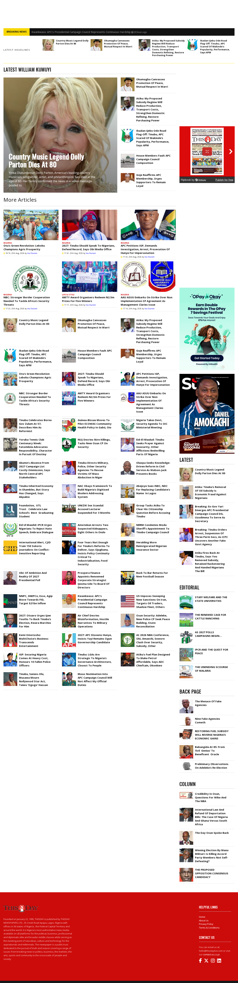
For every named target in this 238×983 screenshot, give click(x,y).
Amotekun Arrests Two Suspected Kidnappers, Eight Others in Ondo (93, 528)
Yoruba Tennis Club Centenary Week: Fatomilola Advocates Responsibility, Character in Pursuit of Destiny (35, 447)
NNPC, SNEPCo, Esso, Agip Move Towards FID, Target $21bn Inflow (36, 599)
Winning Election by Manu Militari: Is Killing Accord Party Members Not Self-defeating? (211, 855)
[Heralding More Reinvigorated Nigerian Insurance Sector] (128, 541)
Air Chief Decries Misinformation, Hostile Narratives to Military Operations (93, 621)
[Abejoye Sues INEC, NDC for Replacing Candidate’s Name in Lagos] (128, 485)
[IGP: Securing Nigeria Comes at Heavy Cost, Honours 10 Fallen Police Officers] (10, 653)
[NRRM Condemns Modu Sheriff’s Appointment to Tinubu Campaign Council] (128, 524)
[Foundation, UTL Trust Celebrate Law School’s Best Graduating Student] (10, 504)
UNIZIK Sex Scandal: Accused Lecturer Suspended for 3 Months (94, 509)
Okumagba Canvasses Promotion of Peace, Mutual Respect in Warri (118, 43)
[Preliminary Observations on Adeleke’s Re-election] (186, 763)
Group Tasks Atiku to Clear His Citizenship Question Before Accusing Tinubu (153, 511)
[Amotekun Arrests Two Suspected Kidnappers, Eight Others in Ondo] (69, 524)
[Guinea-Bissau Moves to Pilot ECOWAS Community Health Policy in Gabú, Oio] (69, 419)
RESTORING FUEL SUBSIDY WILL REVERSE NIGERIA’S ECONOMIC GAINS (212, 734)
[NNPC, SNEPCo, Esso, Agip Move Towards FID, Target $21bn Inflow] (10, 595)
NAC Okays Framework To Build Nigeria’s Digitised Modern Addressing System (95, 491)
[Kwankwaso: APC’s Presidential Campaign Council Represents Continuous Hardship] (69, 595)
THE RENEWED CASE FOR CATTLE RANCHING (210, 616)
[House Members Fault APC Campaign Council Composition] (128, 154)
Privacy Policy (206, 924)
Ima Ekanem (32, 253)
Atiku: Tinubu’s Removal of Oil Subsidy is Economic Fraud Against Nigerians (210, 492)
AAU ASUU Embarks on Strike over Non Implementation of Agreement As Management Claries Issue (146, 301)
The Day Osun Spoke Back (212, 832)
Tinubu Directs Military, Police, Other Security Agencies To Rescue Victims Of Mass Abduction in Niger (93, 470)
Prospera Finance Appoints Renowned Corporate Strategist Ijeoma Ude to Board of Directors (93, 580)
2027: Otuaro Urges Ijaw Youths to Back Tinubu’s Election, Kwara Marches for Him (35, 621)
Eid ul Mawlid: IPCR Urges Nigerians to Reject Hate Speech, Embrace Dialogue (36, 528)
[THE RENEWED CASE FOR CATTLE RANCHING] (186, 614)
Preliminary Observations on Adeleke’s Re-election (211, 765)
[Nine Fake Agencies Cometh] (186, 718)
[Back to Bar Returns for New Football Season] (128, 572)
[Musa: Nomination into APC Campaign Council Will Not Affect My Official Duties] (69, 673)
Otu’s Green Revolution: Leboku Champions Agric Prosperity (24, 247)
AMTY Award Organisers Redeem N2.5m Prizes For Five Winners (88, 299)
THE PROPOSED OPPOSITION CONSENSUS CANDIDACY (211, 873)
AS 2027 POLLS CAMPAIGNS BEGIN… (208, 634)
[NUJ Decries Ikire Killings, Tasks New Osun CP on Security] (69, 438)
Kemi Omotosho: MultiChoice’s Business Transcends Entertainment (33, 640)
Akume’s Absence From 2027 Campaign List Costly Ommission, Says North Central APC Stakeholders (34, 470)
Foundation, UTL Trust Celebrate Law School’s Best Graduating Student (36, 511)
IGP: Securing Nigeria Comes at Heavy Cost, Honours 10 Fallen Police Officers (35, 660)
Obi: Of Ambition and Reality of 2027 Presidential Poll (33, 576)
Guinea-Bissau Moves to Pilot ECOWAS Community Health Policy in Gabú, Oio (95, 423)
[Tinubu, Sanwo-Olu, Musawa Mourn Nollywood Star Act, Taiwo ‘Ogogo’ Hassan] (10, 673)
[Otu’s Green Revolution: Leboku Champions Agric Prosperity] (31, 225)
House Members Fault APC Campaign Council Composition (153, 159)
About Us (204, 920)
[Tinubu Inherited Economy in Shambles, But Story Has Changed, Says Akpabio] (10, 485)
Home (202, 916)
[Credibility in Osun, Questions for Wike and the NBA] (186, 793)
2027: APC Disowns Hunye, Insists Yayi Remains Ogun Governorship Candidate (95, 638)
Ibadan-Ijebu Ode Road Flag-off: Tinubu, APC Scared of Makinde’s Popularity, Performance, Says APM (215, 46)
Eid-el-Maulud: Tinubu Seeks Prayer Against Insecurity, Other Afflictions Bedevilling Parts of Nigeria (150, 447)
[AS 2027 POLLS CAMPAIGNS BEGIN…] (186, 631)
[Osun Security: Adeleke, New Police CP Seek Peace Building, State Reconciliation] (128, 614)
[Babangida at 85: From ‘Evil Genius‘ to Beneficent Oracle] (186, 746)
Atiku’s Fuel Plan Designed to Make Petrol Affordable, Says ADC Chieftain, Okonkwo (153, 660)
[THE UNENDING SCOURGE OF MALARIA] (186, 666)
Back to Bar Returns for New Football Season (152, 574)
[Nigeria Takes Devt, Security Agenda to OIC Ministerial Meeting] (128, 419)
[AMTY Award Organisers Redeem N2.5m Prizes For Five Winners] (89, 276)
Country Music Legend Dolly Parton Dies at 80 (72, 42)
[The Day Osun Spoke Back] (186, 832)
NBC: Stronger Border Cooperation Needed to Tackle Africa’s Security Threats (26, 301)
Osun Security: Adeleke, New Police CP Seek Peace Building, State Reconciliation (153, 621)
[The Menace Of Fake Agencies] (186, 700)
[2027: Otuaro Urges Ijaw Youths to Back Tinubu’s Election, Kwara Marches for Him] (10, 614)
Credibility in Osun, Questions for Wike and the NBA (210, 797)
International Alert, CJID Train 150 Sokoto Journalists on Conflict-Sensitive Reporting (35, 548)
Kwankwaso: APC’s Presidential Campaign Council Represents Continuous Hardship (92, 601)
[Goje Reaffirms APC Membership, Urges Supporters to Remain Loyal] (128, 174)
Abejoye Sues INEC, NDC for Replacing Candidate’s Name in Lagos (153, 489)
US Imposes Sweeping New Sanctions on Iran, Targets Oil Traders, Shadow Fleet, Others (85, 32)
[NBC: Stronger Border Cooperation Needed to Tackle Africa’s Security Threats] (31, 276)
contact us (208, 954)
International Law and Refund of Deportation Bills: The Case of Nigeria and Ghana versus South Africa (211, 817)
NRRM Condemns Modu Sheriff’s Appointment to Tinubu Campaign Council (152, 528)
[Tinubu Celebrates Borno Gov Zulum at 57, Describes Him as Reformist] (10, 419)
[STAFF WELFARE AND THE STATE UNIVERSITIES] (186, 596)
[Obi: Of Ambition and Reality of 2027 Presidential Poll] (10, 572)
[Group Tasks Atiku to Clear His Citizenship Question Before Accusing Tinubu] (128, 504)
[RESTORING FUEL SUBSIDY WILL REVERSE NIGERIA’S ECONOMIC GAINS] (186, 730)
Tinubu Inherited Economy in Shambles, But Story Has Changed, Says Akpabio (36, 491)
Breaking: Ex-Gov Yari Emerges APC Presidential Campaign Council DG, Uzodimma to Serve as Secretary (211, 514)
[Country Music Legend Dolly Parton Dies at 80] (48, 45)
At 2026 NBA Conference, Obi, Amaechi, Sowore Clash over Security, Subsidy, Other (152, 640)
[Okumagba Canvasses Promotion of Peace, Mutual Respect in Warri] (96, 45)
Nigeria (7, 243)
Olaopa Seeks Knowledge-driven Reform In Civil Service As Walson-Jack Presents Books (153, 468)
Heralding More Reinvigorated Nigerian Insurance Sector (151, 546)
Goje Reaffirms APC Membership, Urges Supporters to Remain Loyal (151, 180)
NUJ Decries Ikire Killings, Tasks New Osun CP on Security (94, 443)
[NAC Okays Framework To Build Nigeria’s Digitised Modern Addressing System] (69, 485)
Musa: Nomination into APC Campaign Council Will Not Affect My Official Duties (95, 679)
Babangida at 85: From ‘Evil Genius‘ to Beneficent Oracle (210, 750)
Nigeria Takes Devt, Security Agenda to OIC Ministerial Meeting (151, 423)
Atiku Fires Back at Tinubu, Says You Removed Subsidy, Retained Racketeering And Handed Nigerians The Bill (210, 562)
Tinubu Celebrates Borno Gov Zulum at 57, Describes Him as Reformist (35, 425)
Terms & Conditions (209, 927)
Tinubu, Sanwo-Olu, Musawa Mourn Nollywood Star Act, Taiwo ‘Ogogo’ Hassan (33, 679)
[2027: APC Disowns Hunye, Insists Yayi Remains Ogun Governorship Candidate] (69, 634)
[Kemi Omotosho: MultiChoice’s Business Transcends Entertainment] (10, 634)
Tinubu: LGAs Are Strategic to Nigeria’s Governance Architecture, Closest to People (95, 660)
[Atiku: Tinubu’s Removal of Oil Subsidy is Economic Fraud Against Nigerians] (186, 486)
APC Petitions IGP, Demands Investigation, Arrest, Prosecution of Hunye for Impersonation (145, 249)
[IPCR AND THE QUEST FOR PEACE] (186, 648)
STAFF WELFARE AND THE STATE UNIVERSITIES (211, 599)
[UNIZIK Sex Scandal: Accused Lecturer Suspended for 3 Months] (69, 504)
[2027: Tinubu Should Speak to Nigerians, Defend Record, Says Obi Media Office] (89, 225)
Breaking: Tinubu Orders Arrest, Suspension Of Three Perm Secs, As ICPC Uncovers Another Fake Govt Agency (211, 537)
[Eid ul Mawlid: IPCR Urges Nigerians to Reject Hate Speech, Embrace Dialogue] (10, 524)
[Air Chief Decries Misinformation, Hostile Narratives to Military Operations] (69, 614)
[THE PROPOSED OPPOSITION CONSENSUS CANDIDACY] (186, 869)
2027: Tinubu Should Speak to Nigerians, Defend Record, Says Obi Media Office (88, 247)
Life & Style (68, 294)
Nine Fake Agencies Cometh (207, 720)
